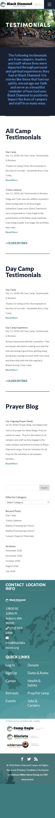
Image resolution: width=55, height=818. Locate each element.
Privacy (21, 769)
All (22, 155)
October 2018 (13, 560)
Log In (10, 665)
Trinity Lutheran (14, 189)
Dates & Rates (38, 673)
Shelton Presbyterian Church (20, 525)
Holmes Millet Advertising (25, 774)
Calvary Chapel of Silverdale (20, 536)
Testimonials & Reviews (36, 193)
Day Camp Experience (17, 327)
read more (12, 180)
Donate (33, 665)
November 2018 (14, 555)
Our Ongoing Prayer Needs (19, 421)
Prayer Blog (25, 424)
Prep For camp (38, 693)
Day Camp (11, 151)
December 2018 (14, 550)
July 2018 (10, 571)
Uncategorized (39, 424)
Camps (11, 681)
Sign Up (11, 673)
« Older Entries (16, 243)
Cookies (31, 769)
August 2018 (12, 566)
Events (11, 701)
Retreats (12, 693)
